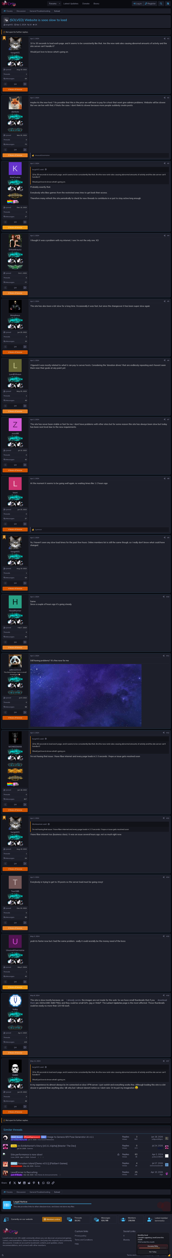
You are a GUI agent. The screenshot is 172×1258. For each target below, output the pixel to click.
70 (26, 144)
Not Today (152, 1252)
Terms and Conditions (84, 1240)
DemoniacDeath (156, 1166)
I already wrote (74, 1000)
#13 (167, 818)
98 (26, 707)
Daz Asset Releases (46, 1140)
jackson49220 (157, 1157)
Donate (153, 1246)
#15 (167, 936)
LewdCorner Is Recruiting (24, 1172)
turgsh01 (9, 25)
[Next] (25, 84)
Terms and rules (133, 1255)
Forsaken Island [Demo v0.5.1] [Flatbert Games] (42, 1163)
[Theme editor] (168, 3)
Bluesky (126, 1240)
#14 (167, 877)
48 (26, 1101)
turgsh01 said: (38, 169)
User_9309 (15, 1157)
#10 (167, 597)
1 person (38, 529)
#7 (168, 419)
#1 (168, 38)
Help (77, 1244)
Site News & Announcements (46, 1175)
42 (26, 459)
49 (26, 400)
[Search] (161, 3)
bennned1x (159, 1221)
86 (26, 917)
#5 (168, 301)
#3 (168, 163)
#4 (168, 235)
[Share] (164, 38)
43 (26, 976)
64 (26, 79)
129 (25, 1042)
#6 (168, 360)
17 (26, 217)
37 (26, 518)
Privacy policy (80, 1236)
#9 (168, 538)
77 (26, 282)
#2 (168, 98)
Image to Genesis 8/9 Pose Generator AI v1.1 (70, 1136)
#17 (167, 1061)
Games (30, 1148)
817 (25, 799)
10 (26, 341)
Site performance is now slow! (26, 1154)
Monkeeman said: (39, 824)
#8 (168, 478)
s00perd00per (157, 1139)
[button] (59, 3)
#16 (167, 995)
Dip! (161, 1174)
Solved (33, 1157)
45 (26, 637)
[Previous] (5, 84)
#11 (167, 656)
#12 (167, 733)
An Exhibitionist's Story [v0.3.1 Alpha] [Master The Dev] (46, 1145)
